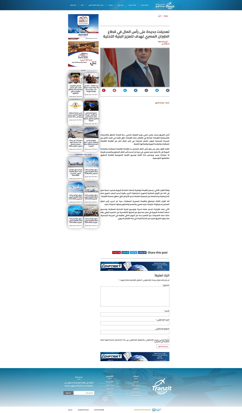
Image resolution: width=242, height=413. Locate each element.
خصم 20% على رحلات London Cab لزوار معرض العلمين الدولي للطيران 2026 (75, 143)
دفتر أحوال (73, 5)
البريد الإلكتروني (162, 320)
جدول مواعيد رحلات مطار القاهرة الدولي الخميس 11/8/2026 (91, 171)
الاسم (166, 311)
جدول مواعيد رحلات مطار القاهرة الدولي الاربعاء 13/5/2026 (75, 220)
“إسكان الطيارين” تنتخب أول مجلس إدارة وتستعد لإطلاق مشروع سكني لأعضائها (75, 89)
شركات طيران (132, 5)
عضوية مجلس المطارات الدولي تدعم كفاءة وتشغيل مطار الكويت (91, 143)
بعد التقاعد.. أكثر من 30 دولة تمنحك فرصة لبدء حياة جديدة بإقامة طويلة (91, 88)
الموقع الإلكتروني (162, 329)
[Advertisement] (134, 119)
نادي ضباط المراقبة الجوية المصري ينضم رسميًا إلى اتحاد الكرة (75, 115)
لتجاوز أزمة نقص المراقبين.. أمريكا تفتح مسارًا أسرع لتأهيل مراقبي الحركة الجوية (91, 117)
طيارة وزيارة (144, 5)
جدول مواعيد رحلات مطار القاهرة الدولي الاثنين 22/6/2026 (91, 197)
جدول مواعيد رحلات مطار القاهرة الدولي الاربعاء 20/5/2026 (91, 220)
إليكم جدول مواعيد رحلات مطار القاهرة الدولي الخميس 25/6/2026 (75, 172)
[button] (167, 90)
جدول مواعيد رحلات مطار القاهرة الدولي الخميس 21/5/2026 (75, 197)
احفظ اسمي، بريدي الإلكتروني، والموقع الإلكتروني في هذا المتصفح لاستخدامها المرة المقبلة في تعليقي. (134, 340)
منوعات (110, 5)
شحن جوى (121, 5)
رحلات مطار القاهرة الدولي (95, 5)
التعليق (165, 285)
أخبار (82, 5)
